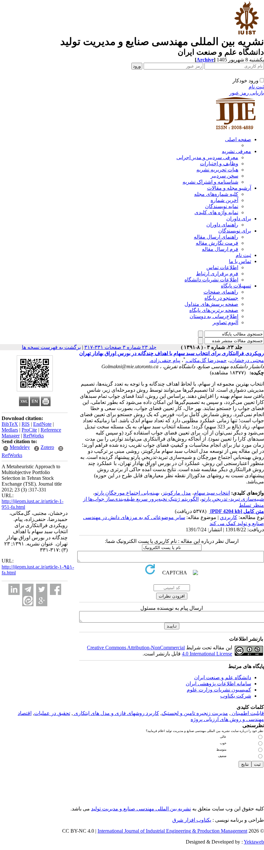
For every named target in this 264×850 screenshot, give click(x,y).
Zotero (47, 447)
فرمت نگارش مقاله (217, 243)
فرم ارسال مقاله (220, 249)
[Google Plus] (41, 600)
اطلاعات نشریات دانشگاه (211, 279)
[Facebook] (55, 589)
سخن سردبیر (224, 175)
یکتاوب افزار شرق (191, 820)
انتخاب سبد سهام (212, 493)
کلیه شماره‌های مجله (216, 194)
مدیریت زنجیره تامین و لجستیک (195, 713)
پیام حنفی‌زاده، (164, 360)
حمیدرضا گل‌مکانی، (206, 360)
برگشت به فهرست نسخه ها (51, 347)
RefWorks (33, 435)
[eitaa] (27, 600)
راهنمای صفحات (220, 292)
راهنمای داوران (222, 224)
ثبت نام (256, 86)
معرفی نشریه (236, 151)
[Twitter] (41, 589)
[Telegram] (27, 589)
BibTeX (10, 424)
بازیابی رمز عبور (246, 93)
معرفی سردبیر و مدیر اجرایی (207, 157)
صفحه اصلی (238, 139)
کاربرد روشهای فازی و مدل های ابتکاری (116, 713)
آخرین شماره (224, 200)
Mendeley (20, 447)
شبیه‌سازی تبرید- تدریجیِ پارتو (233, 499)
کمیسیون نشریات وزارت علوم (219, 689)
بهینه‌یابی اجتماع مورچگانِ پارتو (127, 493)
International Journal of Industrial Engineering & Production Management (172, 831)
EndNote (42, 424)
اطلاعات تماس (222, 267)
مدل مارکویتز (176, 493)
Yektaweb (254, 842)
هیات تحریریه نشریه (217, 169)
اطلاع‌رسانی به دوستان (214, 316)
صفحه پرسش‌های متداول (211, 304)
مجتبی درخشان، (247, 360)
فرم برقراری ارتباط (217, 273)
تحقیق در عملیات (52, 713)
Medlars (10, 430)
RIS (26, 424)
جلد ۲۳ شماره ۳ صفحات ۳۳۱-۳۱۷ (120, 347)
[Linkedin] (14, 589)
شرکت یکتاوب (235, 696)
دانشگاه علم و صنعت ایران (222, 677)
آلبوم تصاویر (225, 322)
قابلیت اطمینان (247, 713)
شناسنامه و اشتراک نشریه (210, 182)
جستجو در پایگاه (221, 298)
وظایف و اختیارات (219, 163)
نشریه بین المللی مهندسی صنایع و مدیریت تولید (141, 808)
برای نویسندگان (234, 230)
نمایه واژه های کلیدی (216, 212)
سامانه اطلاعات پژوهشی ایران (218, 683)
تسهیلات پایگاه (236, 285)
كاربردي (228, 517)
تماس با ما (240, 261)
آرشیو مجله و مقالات (229, 188)
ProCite (29, 430)
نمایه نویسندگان (221, 206)
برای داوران (238, 218)
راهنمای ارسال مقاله (216, 237)
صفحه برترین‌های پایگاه (213, 310)
